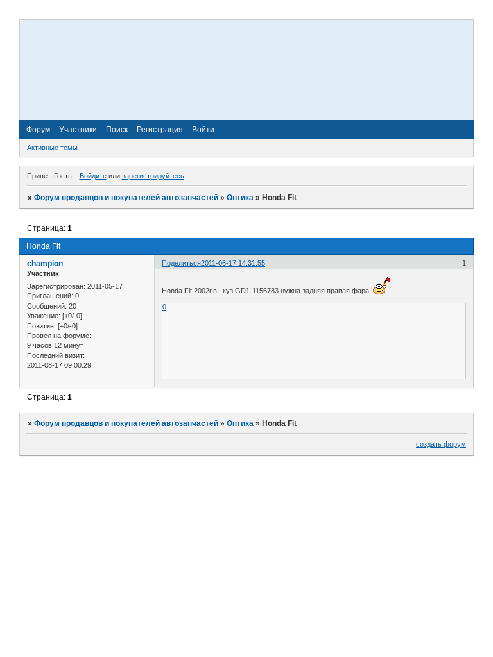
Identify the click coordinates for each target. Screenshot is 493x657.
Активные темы (52, 147)
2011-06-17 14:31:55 (233, 263)
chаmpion (45, 263)
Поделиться (181, 263)
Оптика (240, 197)
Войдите (93, 176)
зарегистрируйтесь (153, 176)
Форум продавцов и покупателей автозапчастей (126, 197)
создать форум (441, 444)
